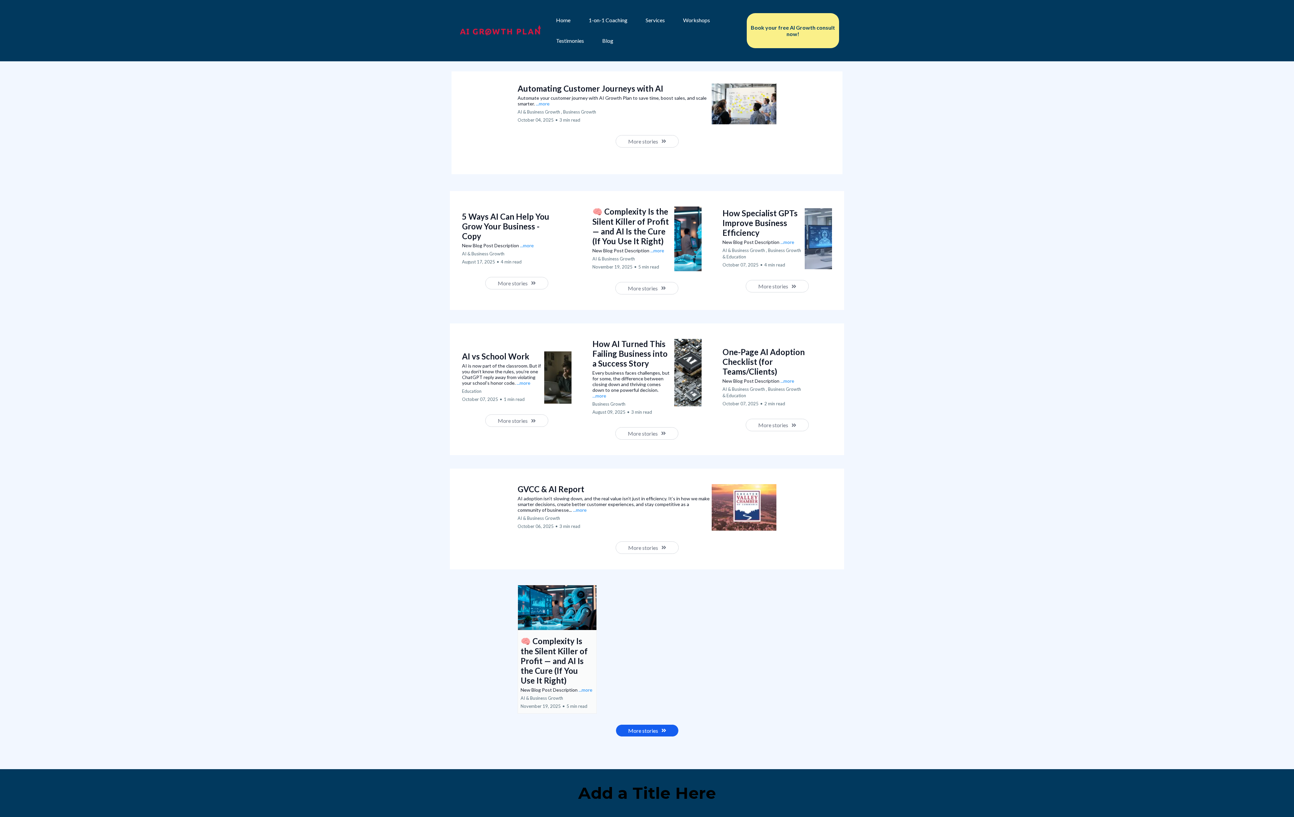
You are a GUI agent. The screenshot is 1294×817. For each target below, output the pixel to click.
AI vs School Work (495, 356)
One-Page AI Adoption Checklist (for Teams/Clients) (763, 361)
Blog (607, 40)
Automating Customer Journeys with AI (590, 88)
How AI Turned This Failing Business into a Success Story (630, 353)
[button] (557, 649)
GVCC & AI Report (551, 489)
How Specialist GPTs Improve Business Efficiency (760, 223)
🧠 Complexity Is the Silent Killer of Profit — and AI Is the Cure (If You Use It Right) (630, 226)
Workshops (696, 20)
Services (655, 20)
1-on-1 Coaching (608, 20)
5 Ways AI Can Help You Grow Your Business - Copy (505, 226)
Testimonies (570, 40)
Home (563, 20)
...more (543, 103)
